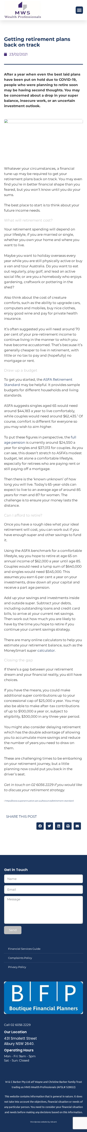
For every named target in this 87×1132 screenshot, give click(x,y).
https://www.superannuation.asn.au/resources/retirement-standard (39, 800)
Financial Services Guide (24, 948)
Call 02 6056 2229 (17, 1025)
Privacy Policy (17, 967)
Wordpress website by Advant (43, 1122)
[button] (79, 10)
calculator (46, 650)
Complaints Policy (20, 957)
